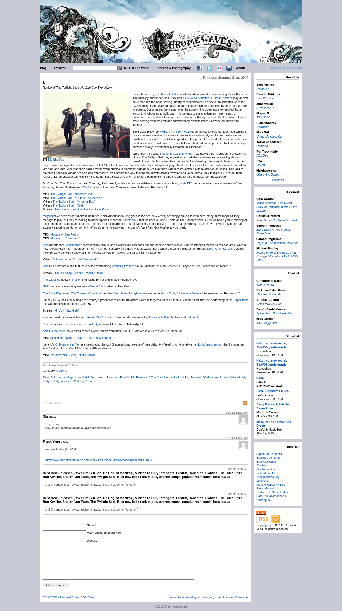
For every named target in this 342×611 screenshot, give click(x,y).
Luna (260, 391)
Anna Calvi (98, 286)
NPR (46, 286)
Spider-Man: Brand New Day (274, 313)
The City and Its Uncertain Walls (277, 220)
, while (182, 183)
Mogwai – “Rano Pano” (65, 238)
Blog (43, 68)
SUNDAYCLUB (265, 108)
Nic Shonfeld (56, 159)
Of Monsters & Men (67, 344)
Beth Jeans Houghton (128, 293)
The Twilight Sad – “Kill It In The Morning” (76, 197)
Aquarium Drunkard (269, 453)
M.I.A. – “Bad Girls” (67, 310)
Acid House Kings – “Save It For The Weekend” (81, 337)
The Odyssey (265, 285)
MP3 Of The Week (136, 68)
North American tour (220, 248)
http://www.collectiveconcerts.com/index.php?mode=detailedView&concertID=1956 (98, 459)
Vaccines (65, 381)
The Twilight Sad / (82, 209)
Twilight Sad (50, 381)
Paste (46, 324)
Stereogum (263, 500)
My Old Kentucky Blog (270, 484)
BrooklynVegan (266, 461)
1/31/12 (236, 412)
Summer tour (130, 220)
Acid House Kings (54, 330)
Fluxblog (261, 465)
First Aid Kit (90, 324)
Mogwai (48, 216)
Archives (59, 68)
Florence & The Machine (164, 317)
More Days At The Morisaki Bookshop (274, 231)
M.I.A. (57, 300)
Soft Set (284, 404)
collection (278, 179)
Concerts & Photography (173, 68)
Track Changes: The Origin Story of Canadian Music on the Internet (276, 206)
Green (260, 165)
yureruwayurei (276, 343)
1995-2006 (263, 117)
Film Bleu (262, 155)
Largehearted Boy (268, 477)
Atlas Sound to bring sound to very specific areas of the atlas (209, 597)
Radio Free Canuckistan (272, 492)
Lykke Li (192, 317)
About (240, 68)
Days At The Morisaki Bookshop (277, 243)
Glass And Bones (267, 174)
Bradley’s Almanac (268, 457)
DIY (189, 183)
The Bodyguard (266, 323)
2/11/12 (237, 469)
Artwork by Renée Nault (286, 68)
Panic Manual (265, 488)
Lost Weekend (265, 98)
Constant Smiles (277, 391)
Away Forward (266, 404)
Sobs (260, 378)
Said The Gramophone (271, 496)
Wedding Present (123, 266)
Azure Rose (264, 408)
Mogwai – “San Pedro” (64, 234)
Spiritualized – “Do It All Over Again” (75, 259)
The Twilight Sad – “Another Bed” (71, 194)
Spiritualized (237, 377)
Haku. (260, 343)
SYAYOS (262, 347)
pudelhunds (277, 347)
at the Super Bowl (237, 300)
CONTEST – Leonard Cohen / (69, 597)
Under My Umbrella (269, 136)
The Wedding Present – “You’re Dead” (79, 273)
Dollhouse (262, 89)
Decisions (262, 127)
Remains (262, 146)
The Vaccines (51, 279)
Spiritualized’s (74, 244)
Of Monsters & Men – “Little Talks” (72, 354)
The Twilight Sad (165, 94)
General (61, 370)
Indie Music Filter (267, 473)
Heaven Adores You (269, 294)
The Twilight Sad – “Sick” (69, 205)
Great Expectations (269, 304)
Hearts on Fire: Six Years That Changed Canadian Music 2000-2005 (277, 256)
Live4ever (262, 480)
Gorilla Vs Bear (266, 469)
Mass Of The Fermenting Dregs (273, 423)
